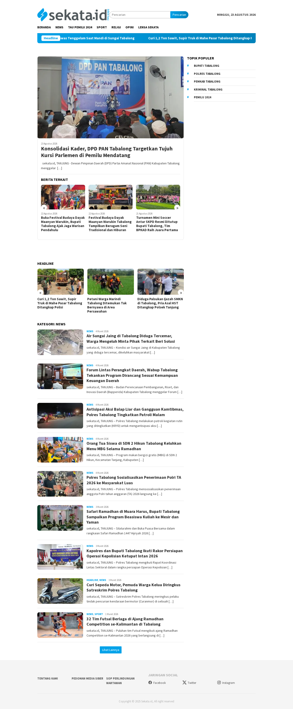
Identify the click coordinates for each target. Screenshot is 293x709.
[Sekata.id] (73, 14)
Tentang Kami (47, 678)
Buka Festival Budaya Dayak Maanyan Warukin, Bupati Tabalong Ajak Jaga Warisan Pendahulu (63, 224)
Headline (92, 580)
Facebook (159, 683)
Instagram (228, 683)
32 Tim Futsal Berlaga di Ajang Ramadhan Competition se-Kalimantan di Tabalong (125, 621)
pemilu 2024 (202, 97)
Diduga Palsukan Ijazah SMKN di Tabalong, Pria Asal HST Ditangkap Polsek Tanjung (149, 303)
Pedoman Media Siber (87, 678)
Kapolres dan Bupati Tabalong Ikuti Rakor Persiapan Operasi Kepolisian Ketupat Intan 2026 (135, 553)
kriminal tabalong (208, 89)
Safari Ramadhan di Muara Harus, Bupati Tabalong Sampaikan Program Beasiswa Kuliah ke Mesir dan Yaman (133, 517)
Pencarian (179, 15)
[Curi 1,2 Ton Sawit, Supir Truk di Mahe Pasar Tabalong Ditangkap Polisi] (49, 282)
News (90, 331)
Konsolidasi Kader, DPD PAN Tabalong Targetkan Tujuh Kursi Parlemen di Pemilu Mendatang (107, 152)
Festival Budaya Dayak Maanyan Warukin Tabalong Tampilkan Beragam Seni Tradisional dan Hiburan (110, 224)
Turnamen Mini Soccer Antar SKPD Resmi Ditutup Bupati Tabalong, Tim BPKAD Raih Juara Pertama (157, 224)
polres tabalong (207, 74)
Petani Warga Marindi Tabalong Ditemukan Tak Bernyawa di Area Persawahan (96, 305)
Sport (99, 614)
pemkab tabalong (207, 81)
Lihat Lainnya (110, 650)
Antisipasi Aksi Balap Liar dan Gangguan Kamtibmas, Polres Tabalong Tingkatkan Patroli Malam (135, 412)
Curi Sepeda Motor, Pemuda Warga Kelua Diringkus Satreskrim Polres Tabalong (133, 587)
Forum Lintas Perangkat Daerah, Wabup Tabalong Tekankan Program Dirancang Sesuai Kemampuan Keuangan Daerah (132, 375)
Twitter (192, 683)
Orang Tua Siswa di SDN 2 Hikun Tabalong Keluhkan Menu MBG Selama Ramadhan (134, 446)
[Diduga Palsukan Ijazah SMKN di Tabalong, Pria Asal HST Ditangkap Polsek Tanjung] (149, 282)
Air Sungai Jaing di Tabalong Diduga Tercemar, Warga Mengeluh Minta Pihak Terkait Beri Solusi (131, 338)
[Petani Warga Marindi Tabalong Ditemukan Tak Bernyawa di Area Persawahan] (99, 282)
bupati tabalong (206, 66)
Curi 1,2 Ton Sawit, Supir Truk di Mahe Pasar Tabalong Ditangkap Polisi (178, 38)
